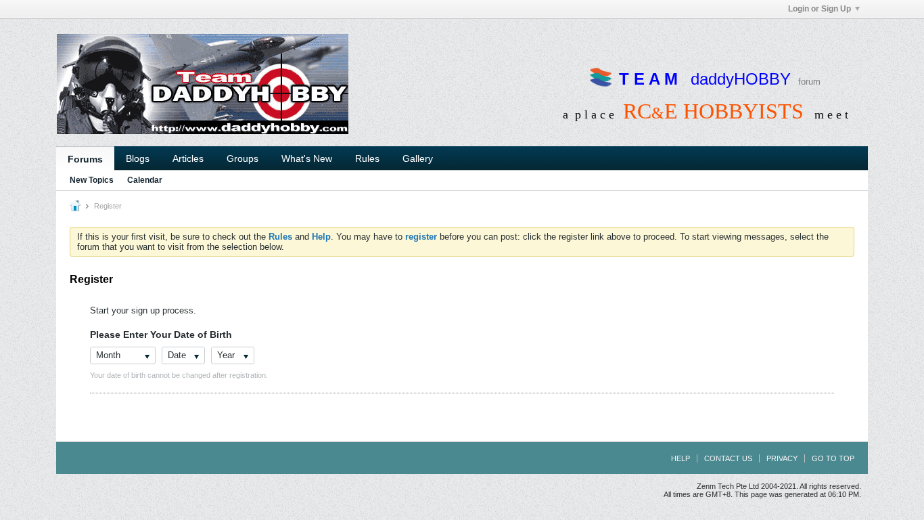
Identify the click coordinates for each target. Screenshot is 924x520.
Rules (367, 158)
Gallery (417, 158)
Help (680, 458)
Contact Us (728, 458)
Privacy (782, 458)
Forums (85, 159)
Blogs (137, 158)
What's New (306, 158)
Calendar (144, 180)
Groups (242, 158)
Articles (188, 158)
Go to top (833, 458)
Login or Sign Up (819, 9)
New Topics (92, 180)
